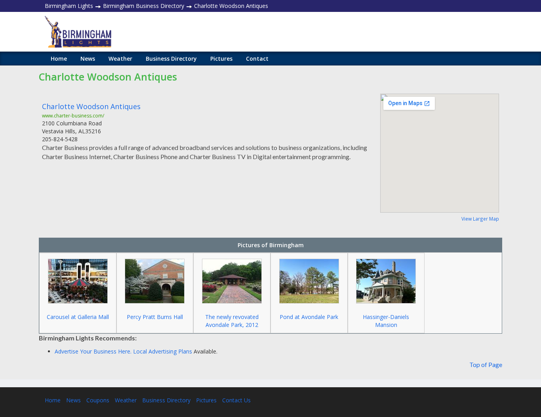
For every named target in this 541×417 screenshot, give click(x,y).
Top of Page (485, 364)
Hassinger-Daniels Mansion (386, 321)
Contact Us (236, 400)
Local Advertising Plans (162, 351)
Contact (257, 58)
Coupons (97, 400)
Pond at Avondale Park (309, 317)
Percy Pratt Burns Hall (155, 317)
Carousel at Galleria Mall (78, 317)
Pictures (221, 58)
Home (59, 58)
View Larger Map (480, 218)
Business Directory (171, 58)
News (87, 58)
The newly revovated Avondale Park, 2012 (232, 321)
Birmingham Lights (69, 6)
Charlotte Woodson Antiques (91, 106)
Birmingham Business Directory (143, 6)
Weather (120, 58)
